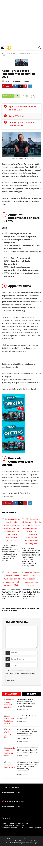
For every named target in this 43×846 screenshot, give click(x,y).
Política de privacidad (21, 843)
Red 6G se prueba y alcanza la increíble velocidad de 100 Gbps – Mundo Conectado (27, 702)
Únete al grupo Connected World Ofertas (22, 124)
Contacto (15, 841)
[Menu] (2, 47)
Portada (4, 53)
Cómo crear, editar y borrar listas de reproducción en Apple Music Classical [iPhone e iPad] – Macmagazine (28, 766)
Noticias (26, 81)
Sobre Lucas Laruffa (26, 841)
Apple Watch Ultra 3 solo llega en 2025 (27, 717)
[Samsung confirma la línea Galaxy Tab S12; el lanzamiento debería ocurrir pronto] (31, 573)
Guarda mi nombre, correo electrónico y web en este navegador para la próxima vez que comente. (21, 673)
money (7, 81)
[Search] (39, 47)
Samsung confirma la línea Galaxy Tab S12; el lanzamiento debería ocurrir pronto (31, 594)
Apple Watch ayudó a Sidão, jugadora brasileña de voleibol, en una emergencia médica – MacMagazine (27, 733)
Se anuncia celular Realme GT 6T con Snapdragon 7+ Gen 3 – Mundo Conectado (28, 750)
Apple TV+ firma (17, 116)
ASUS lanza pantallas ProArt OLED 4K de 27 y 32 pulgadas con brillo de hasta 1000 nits (11, 594)
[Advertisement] (21, 22)
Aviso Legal (33, 843)
